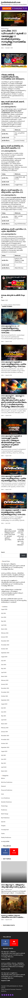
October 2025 (4, 649)
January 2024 (4, 731)
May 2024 (3, 716)
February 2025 (4, 680)
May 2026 (3, 621)
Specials (3, 821)
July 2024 (3, 708)
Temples (3, 825)
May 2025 (3, 668)
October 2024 (4, 696)
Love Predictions (5, 798)
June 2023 (3, 759)
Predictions (4, 810)
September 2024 (5, 700)
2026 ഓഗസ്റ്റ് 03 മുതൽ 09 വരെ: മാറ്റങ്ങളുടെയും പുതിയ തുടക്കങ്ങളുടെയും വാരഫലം (13, 478)
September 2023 (5, 747)
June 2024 (3, 712)
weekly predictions (16, 304)
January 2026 (4, 637)
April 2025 (3, 672)
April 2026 (3, 625)
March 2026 (4, 629)
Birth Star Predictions (6, 782)
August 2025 (4, 656)
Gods (2, 794)
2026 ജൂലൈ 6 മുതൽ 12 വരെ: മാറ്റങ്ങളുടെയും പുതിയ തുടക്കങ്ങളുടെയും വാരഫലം (13, 512)
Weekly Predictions (6, 837)
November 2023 (5, 739)
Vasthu (3, 833)
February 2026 (4, 633)
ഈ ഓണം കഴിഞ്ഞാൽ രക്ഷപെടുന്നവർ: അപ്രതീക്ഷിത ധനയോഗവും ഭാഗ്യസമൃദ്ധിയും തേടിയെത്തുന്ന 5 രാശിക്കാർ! (14, 600)
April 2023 (3, 767)
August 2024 (4, 704)
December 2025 (5, 641)
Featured (3, 786)
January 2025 (4, 684)
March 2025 (4, 676)
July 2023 (3, 755)
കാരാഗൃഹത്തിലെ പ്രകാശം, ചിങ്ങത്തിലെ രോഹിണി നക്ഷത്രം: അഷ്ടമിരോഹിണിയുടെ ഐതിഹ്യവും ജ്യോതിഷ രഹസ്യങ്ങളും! (12, 574)
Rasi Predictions (5, 817)
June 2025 (3, 664)
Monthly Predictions (6, 802)
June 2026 (3, 617)
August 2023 (4, 751)
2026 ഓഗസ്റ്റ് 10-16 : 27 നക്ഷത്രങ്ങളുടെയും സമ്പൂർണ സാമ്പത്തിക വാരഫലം (11, 329)
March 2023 (4, 771)
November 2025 (5, 645)
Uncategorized (5, 829)
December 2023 (5, 735)
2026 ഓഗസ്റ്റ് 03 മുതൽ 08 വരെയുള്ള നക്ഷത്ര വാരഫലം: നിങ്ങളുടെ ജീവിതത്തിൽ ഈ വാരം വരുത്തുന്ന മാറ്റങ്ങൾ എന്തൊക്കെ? (11, 441)
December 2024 (5, 688)
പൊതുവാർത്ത (5, 841)
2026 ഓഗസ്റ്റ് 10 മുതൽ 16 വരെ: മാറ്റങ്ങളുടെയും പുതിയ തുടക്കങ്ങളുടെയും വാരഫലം (13, 364)
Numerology (4, 806)
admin (2, 47)
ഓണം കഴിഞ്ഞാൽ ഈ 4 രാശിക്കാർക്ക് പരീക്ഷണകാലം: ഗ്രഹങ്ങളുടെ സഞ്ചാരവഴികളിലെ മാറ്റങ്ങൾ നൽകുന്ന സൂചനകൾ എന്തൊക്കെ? (12, 592)
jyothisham (10, 304)
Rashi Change (4, 814)
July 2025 (3, 660)
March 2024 (4, 723)
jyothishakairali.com (10, 2)
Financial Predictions (6, 790)
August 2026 (4, 609)
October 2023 (4, 743)
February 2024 (4, 727)
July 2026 (3, 613)
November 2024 (5, 692)
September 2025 (5, 652)
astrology (5, 304)
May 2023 (3, 763)
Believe (3, 778)
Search (3, 552)
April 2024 (3, 720)
